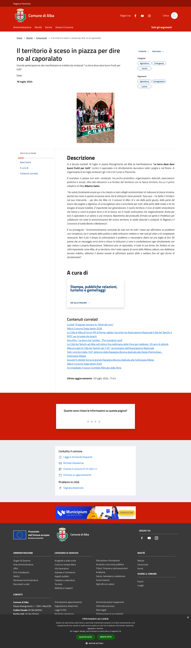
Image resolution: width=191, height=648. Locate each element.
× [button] (188, 617)
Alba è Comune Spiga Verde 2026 (84, 328)
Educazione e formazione (108, 560)
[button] (95, 643)
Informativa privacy (105, 606)
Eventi (140, 581)
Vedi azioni (156, 51)
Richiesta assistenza (64, 613)
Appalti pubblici (62, 576)
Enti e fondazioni (21, 572)
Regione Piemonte (22, 3)
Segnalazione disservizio (66, 606)
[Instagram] (148, 15)
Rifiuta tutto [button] (106, 637)
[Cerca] (174, 15)
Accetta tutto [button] (85, 637)
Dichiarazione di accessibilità (109, 613)
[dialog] (95, 631)
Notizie (140, 560)
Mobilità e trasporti (64, 588)
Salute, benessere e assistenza (110, 576)
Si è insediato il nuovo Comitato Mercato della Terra (94, 368)
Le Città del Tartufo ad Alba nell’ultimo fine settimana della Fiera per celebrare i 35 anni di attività (117, 344)
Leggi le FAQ (60, 610)
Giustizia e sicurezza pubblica (110, 564)
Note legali (101, 610)
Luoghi (140, 585)
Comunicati (41, 38)
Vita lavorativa (62, 568)
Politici (16, 576)
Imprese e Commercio (65, 572)
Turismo (58, 584)
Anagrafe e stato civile (65, 560)
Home (19, 38)
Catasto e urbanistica (65, 580)
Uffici (15, 568)
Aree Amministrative (23, 564)
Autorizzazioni (103, 580)
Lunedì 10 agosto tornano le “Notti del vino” (90, 324)
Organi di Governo (21, 560)
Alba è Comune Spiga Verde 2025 (84, 364)
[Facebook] (134, 15)
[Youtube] (141, 15)
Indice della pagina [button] (28, 153)
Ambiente (100, 572)
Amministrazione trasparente (110, 602)
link (119, 631)
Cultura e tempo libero (65, 564)
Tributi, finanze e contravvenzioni (112, 568)
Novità (29, 38)
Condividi (142, 51)
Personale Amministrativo (25, 580)
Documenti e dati (21, 584)
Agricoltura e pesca (105, 584)
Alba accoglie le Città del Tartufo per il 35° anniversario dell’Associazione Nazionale (110, 348)
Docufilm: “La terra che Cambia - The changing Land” (95, 340)
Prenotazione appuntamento (68, 602)
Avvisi (140, 568)
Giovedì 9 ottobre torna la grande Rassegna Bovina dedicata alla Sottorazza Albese (110, 360)
